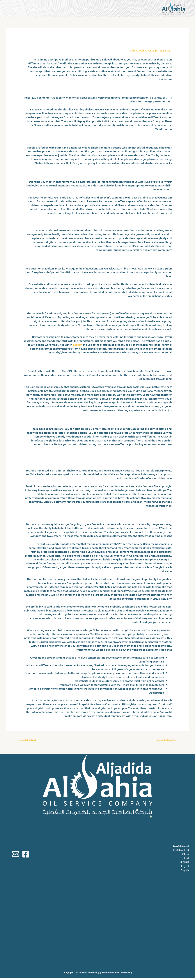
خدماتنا (88, 8)
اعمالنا (71, 8)
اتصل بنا (33, 8)
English (15, 8)
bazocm (77, 344)
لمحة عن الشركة (110, 8)
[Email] (15, 854)
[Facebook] (26, 854)
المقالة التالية (27, 739)
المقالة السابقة (166, 739)
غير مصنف (164, 50)
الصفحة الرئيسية (138, 8)
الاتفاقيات (53, 8)
